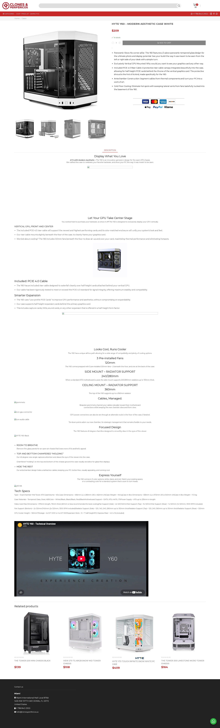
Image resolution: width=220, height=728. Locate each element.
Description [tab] (110, 150)
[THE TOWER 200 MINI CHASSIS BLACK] (36, 664)
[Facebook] (214, 14)
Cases (24, 18)
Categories (9, 14)
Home (17, 18)
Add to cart (165, 43)
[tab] (110, 150)
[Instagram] (211, 14)
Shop (18, 14)
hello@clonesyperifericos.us (27, 712)
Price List (25, 14)
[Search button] (179, 5)
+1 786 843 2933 (200, 14)
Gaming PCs (34, 14)
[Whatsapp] (217, 14)
